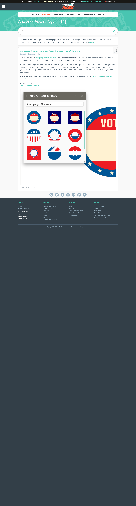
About (70, 206)
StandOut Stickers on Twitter (57, 195)
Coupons (45, 215)
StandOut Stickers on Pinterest (85, 195)
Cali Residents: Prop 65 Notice (102, 215)
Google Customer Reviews (75, 213)
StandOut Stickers (68, 6)
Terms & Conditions (99, 206)
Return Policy (97, 213)
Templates (73, 14)
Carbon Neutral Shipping (100, 217)
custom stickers (97, 76)
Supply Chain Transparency (76, 210)
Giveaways (46, 217)
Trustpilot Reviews (73, 215)
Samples (89, 14)
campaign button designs (46, 58)
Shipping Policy (98, 208)
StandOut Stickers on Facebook (62, 195)
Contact (20, 206)
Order (46, 14)
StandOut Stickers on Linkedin (79, 195)
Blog (35, 14)
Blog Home (93, 42)
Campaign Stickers (34, 54)
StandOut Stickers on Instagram (68, 195)
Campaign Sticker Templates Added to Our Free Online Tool (50, 50)
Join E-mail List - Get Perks (50, 219)
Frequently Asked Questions (25, 208)
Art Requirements (47, 208)
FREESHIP (36, 1)
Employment (72, 208)
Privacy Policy (97, 210)
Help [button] (101, 14)
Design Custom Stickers (29, 86)
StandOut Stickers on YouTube (73, 195)
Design (58, 14)
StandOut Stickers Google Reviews (51, 195)
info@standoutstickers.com (91, 1)
